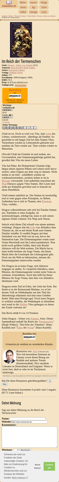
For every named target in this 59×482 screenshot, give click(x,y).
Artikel (23, 12)
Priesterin (47, 201)
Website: (6, 421)
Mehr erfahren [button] (19, 478)
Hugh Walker (32, 16)
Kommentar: (9, 424)
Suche (44, 12)
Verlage (44, 2)
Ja (50, 381)
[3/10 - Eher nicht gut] (11, 128)
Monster (6, 180)
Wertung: (8, 449)
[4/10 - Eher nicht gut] (14, 128)
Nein (4, 384)
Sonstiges (33, 12)
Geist (48, 133)
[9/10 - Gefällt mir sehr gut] (31, 128)
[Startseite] (9, 6)
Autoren (33, 2)
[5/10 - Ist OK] (18, 128)
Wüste (30, 327)
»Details (6, 122)
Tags (33, 7)
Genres (23, 7)
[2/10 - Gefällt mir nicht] (7, 128)
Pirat (4, 183)
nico (35, 351)
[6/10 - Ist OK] (21, 128)
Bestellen (15, 90)
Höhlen (23, 304)
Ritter (20, 327)
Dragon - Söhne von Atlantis (46, 16)
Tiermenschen (20, 86)
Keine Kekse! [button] (37, 466)
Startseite (4, 16)
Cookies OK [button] (49, 466)
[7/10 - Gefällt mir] (25, 128)
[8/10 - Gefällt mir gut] (28, 128)
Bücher (23, 2)
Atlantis (34, 318)
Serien (44, 7)
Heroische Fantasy (20, 16)
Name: (5, 418)
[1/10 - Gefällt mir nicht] (4, 128)
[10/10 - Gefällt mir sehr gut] (35, 128)
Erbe (32, 227)
